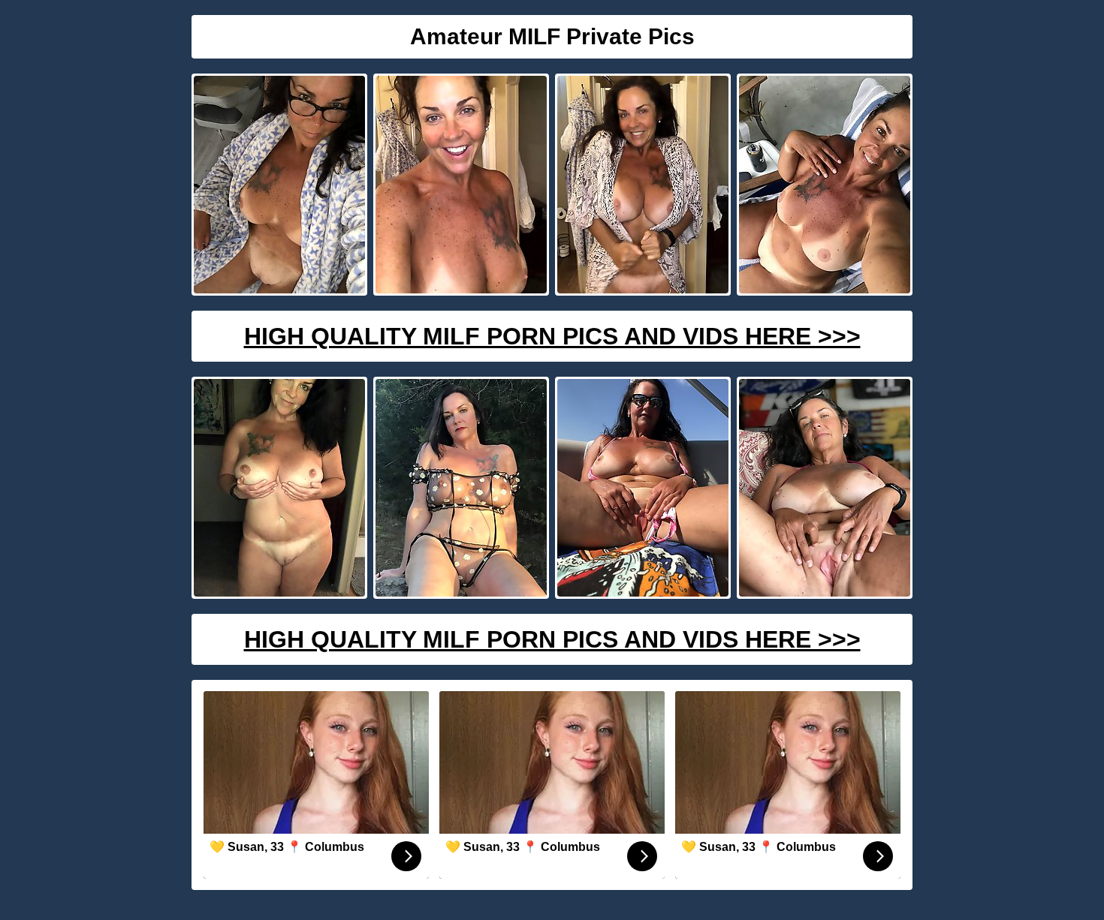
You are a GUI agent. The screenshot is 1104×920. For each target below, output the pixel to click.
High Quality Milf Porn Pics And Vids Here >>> (552, 336)
